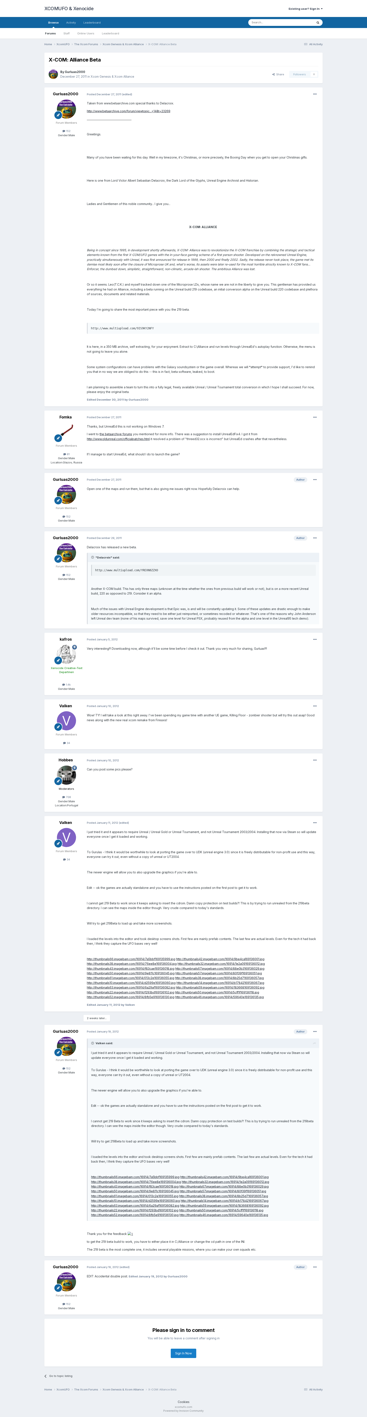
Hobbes (66, 760)
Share (279, 74)
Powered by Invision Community (183, 1410)
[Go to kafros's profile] (66, 654)
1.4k (68, 684)
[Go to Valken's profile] (66, 720)
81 (68, 454)
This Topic (301, 22)
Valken (65, 706)
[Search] (318, 22)
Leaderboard (110, 33)
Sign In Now (183, 1353)
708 (68, 797)
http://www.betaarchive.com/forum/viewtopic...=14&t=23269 (128, 111)
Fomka (65, 417)
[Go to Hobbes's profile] (66, 775)
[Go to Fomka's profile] (66, 432)
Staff (67, 33)
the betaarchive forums (116, 434)
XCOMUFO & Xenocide (68, 8)
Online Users (85, 33)
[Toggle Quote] (93, 557)
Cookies (183, 1402)
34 (68, 743)
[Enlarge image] (130, 1234)
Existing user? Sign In (305, 8)
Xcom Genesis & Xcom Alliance (112, 76)
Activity (71, 22)
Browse (53, 22)
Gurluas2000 (75, 72)
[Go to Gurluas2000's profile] (53, 74)
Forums (50, 33)
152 (68, 131)
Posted (104, 94)
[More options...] (315, 94)
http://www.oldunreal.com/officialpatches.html (118, 439)
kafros (66, 639)
